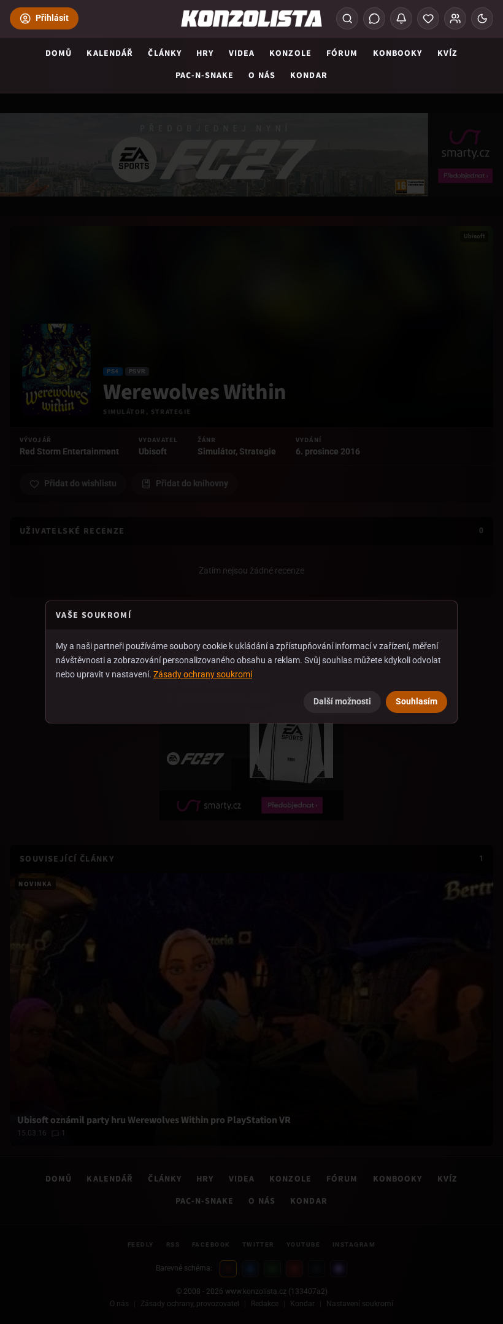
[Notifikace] (401, 18)
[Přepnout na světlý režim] (482, 18)
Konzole (290, 53)
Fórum (342, 53)
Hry (204, 53)
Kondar (309, 75)
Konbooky (398, 53)
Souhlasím (416, 701)
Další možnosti (342, 701)
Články (165, 53)
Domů (58, 53)
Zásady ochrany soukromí (202, 674)
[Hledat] (347, 18)
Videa (242, 53)
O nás (261, 75)
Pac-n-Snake (204, 75)
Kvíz (447, 53)
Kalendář (109, 53)
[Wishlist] (428, 18)
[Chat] (374, 18)
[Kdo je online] (455, 18)
